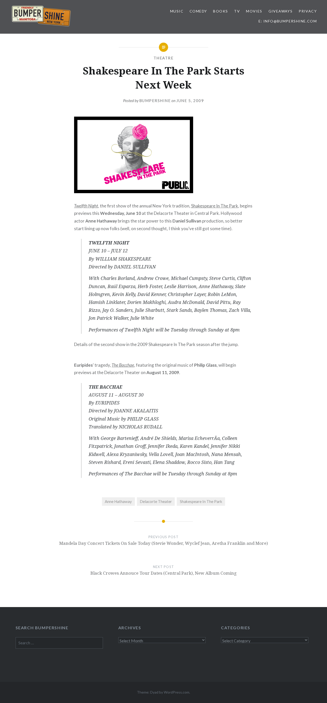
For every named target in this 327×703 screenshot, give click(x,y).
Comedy (198, 11)
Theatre (164, 58)
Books (220, 11)
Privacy (308, 11)
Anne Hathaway (118, 501)
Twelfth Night (86, 205)
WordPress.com (176, 692)
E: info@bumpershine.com (288, 21)
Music (176, 11)
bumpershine (155, 100)
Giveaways (280, 11)
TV (237, 11)
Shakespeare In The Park (214, 205)
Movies (254, 11)
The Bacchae (123, 365)
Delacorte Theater (156, 501)
